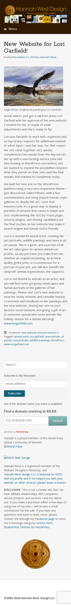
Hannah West (48, 57)
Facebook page (45, 519)
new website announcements (39, 332)
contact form (44, 523)
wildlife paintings (40, 340)
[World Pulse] (13, 446)
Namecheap (22, 432)
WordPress (57, 340)
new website (52, 336)
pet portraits (21, 340)
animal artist (21, 336)
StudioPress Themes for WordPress (27, 527)
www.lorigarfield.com (18, 323)
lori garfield (37, 336)
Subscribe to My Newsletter (20, 375)
